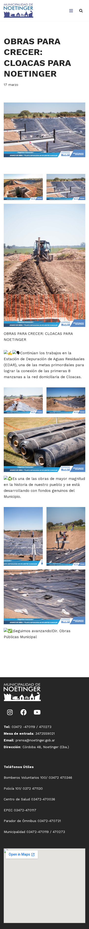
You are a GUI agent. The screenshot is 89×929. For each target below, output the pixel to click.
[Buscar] (81, 10)
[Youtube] (37, 712)
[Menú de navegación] (71, 11)
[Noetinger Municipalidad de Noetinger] (18, 10)
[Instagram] (10, 712)
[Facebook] (23, 712)
